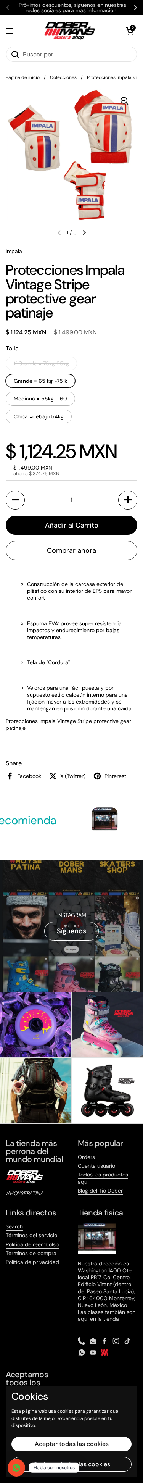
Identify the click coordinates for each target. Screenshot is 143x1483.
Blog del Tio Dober (100, 1190)
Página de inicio (23, 77)
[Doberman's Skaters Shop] (69, 30)
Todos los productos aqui (103, 1178)
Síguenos (71, 931)
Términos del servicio (31, 1235)
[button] (129, 31)
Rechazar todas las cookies (71, 1464)
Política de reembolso (32, 1244)
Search (14, 1226)
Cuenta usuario (96, 1165)
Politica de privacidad (32, 1262)
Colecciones (63, 77)
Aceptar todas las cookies (72, 1444)
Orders (86, 1157)
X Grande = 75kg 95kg (41, 363)
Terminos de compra (31, 1253)
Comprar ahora (71, 550)
